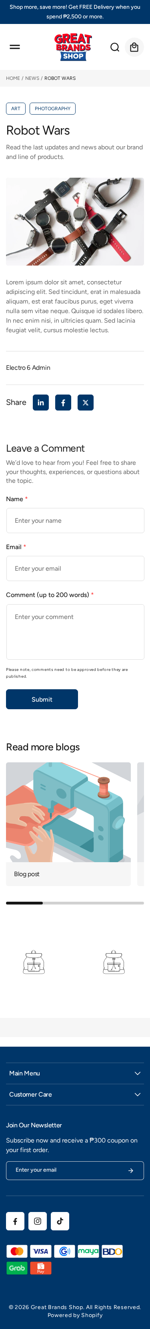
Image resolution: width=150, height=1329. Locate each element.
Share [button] (16, 402)
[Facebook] (63, 403)
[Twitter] (86, 403)
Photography (52, 108)
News (32, 78)
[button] (15, 47)
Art (15, 108)
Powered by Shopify (75, 1315)
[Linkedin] (41, 403)
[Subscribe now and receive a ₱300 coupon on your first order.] (131, 1170)
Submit (42, 699)
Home (13, 78)
